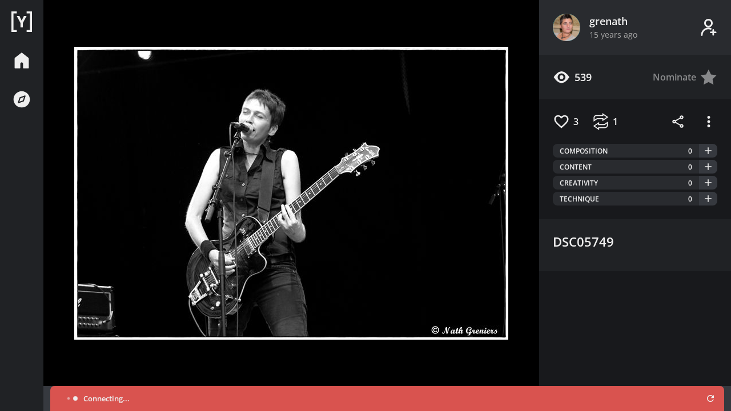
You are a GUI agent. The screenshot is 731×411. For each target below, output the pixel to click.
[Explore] (22, 99)
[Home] (22, 22)
